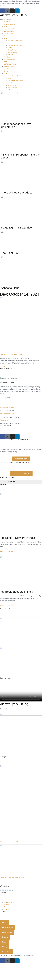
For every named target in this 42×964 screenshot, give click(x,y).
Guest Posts (12, 50)
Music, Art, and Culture (15, 40)
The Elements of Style (7, 413)
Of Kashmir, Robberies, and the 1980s (12, 877)
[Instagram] (12, 10)
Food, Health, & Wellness (15, 45)
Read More (3, 367)
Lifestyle (10, 43)
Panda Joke (4, 420)
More (5, 38)
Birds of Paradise (9, 24)
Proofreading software (7, 407)
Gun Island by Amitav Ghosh (11, 355)
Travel (10, 47)
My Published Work (10, 29)
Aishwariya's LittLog (14, 15)
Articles (10, 54)
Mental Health (12, 52)
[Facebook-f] (2, 960)
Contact (6, 36)
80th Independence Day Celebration (11, 842)
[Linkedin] (17, 10)
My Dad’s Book (8, 33)
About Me (7, 22)
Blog (5, 26)
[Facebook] (2, 10)
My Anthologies (9, 31)
